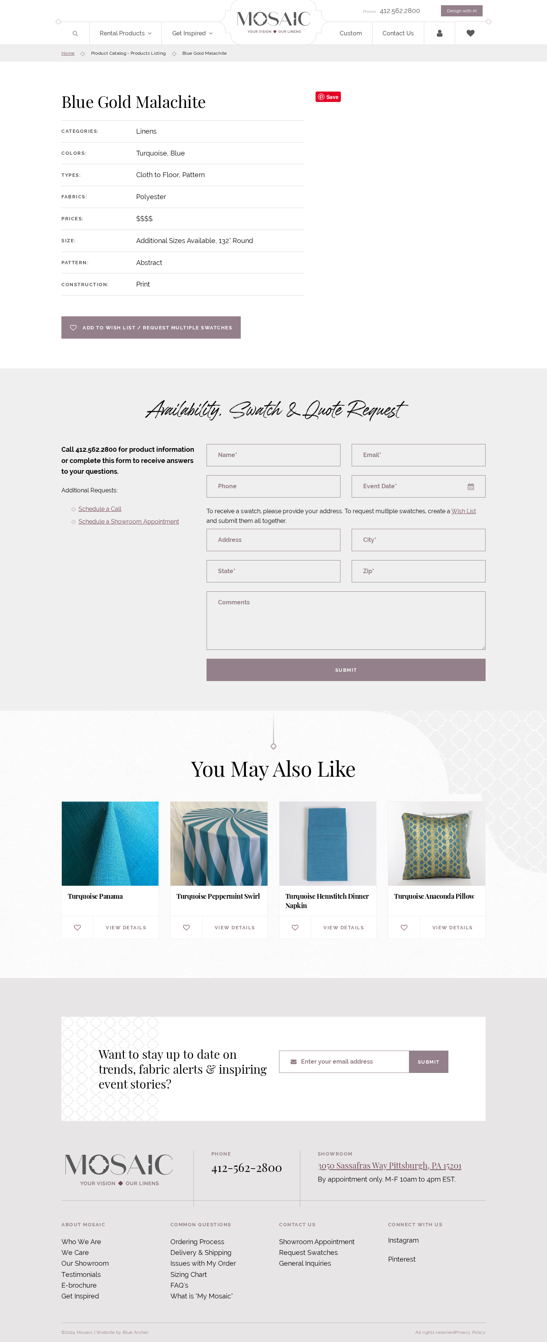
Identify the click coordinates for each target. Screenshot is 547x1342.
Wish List (463, 511)
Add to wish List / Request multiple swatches (157, 327)
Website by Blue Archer (122, 1332)
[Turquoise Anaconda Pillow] (436, 870)
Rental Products (122, 33)
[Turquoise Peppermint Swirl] (218, 870)
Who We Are (81, 1242)
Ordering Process (197, 1242)
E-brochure (79, 1285)
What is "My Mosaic (200, 1296)
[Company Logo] (273, 22)
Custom (351, 33)
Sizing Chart (188, 1274)
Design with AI (462, 10)
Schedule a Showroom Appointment (129, 521)
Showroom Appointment (317, 1242)
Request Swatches (308, 1252)
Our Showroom (85, 1263)
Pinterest (402, 1259)
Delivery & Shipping (200, 1252)
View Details (126, 927)
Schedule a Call (100, 508)
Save (332, 96)
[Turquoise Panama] (110, 870)
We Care (75, 1252)
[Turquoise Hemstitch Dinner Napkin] (327, 870)
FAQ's (179, 1285)
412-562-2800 (246, 1167)
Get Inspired (189, 33)
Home (67, 53)
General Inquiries (305, 1263)
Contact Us (398, 33)
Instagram (403, 1240)
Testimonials (81, 1274)
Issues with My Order (203, 1263)
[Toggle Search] (75, 33)
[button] (153, 33)
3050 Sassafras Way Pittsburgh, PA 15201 (389, 1165)
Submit (346, 670)
